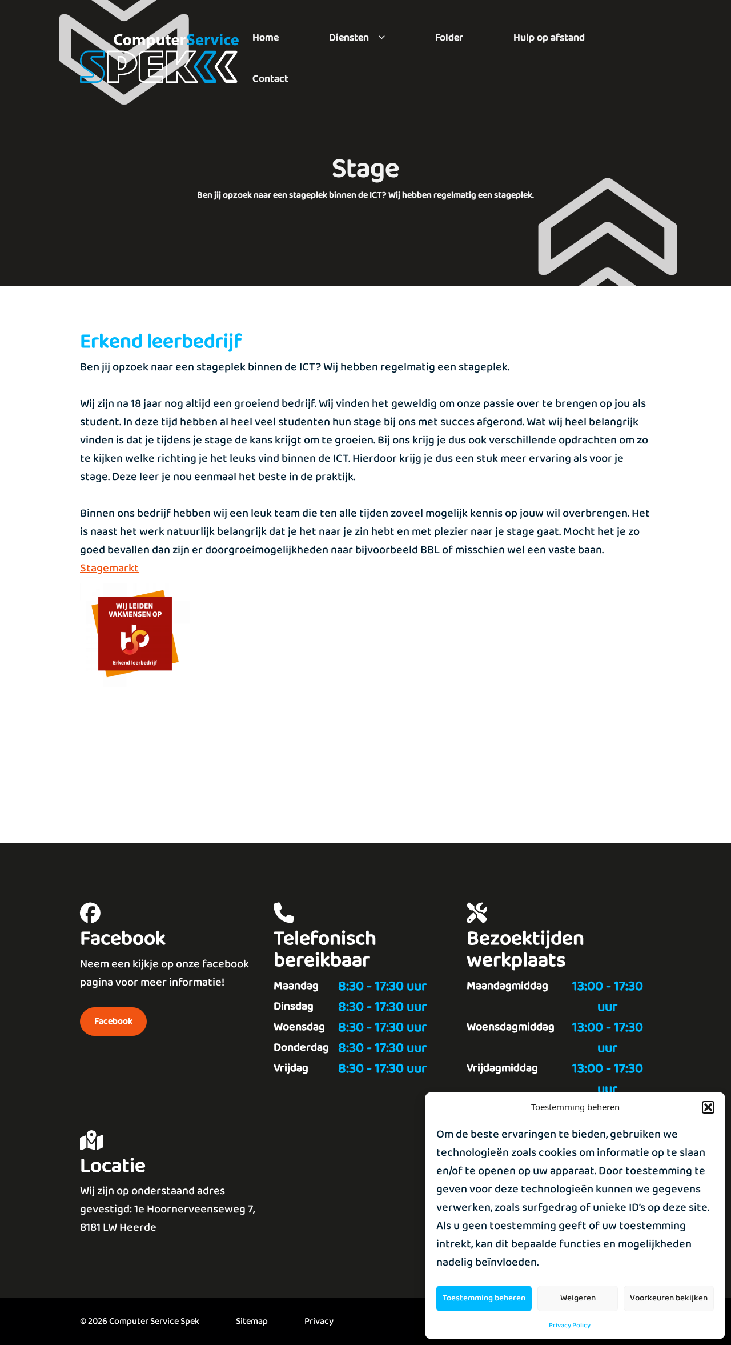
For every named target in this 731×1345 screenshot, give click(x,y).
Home (265, 38)
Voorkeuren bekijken (669, 1298)
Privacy (319, 1321)
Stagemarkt (109, 568)
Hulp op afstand (549, 38)
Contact (270, 79)
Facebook (113, 1021)
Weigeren (578, 1298)
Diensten (349, 38)
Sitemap (252, 1321)
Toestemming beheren (484, 1298)
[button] (708, 1107)
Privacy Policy (570, 1325)
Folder (449, 38)
